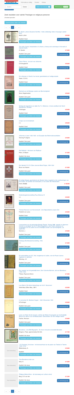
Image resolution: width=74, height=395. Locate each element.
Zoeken (25, 7)
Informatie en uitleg (26, 2)
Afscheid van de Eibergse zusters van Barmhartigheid (34, 91)
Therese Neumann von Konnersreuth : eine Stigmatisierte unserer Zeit (39, 210)
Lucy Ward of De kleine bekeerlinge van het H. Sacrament (35, 285)
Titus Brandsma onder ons (26, 359)
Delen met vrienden (43, 7)
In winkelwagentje (63, 39)
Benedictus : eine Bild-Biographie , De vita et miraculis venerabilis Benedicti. (40, 330)
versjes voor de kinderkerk (26, 121)
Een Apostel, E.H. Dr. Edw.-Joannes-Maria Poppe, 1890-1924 (36, 165)
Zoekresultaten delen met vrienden (16, 22)
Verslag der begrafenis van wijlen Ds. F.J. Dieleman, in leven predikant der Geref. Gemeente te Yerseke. (42, 106)
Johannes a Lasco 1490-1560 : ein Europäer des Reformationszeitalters (39, 135)
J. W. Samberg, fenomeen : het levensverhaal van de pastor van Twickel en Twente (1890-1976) (43, 345)
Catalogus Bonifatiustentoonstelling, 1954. (31, 241)
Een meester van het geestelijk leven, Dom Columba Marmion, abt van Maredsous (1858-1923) (42, 271)
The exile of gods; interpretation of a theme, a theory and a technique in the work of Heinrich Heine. (43, 47)
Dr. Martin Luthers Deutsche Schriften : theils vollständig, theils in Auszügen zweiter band (42, 32)
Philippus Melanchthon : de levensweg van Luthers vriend (35, 374)
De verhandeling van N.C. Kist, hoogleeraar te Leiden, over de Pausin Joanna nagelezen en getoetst (41, 256)
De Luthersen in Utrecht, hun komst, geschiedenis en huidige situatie (38, 76)
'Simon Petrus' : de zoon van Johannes (30, 61)
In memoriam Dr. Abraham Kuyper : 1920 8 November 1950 (36, 300)
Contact (37, 2)
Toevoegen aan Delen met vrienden (30, 42)
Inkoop (44, 2)
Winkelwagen (61, 7)
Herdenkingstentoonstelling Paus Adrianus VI (32, 195)
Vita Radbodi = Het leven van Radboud (30, 150)
